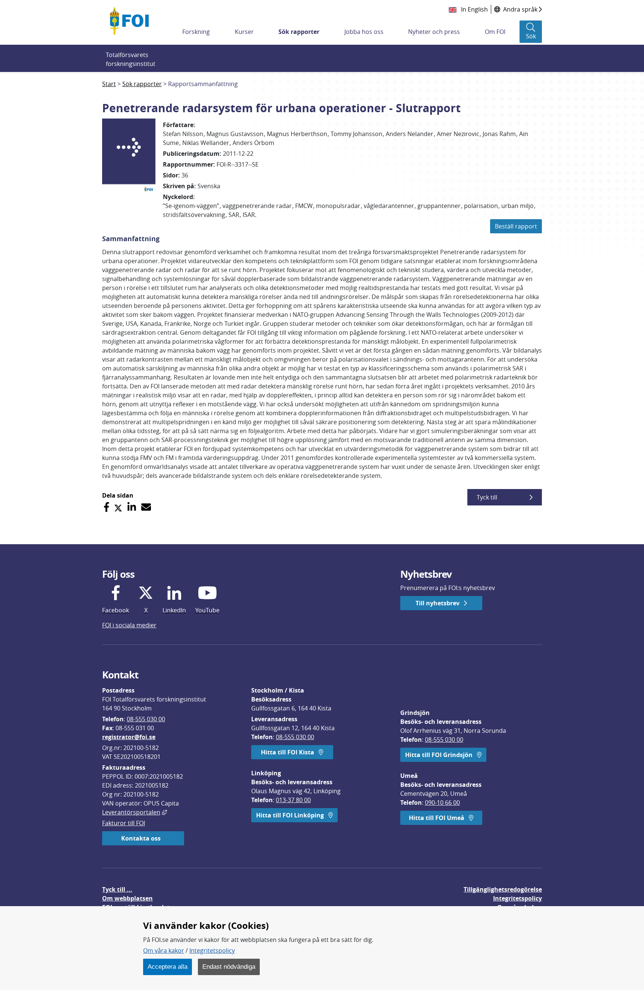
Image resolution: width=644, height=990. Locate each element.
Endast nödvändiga (228, 966)
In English (474, 9)
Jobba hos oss (363, 32)
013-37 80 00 (293, 800)
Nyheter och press (434, 32)
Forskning (196, 32)
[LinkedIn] (131, 507)
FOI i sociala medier (129, 625)
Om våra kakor (163, 950)
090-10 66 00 (442, 802)
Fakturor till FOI (123, 823)
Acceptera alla (167, 966)
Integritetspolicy (212, 950)
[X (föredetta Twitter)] (118, 507)
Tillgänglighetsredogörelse (503, 889)
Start (109, 84)
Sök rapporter (298, 32)
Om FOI (495, 32)
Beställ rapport (516, 226)
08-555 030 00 (146, 719)
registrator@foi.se (128, 737)
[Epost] (146, 507)
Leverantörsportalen (134, 812)
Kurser (244, 32)
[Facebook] (106, 507)
